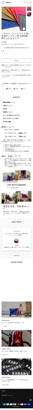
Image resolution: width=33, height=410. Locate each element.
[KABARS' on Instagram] (30, 400)
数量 (3, 51)
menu (4, 391)
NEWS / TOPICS (6, 384)
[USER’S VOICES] (16, 338)
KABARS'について (7, 395)
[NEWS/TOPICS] (16, 366)
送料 (5, 44)
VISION (5, 326)
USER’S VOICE (5, 354)
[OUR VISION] (16, 309)
